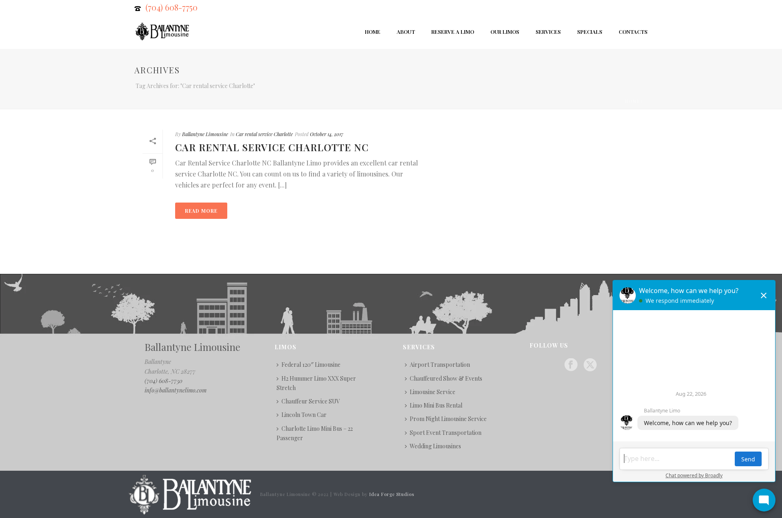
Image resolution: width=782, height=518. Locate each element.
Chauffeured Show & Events (446, 378)
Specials (589, 31)
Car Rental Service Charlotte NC (272, 147)
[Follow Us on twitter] (590, 365)
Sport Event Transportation (445, 432)
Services (548, 31)
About (406, 31)
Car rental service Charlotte (264, 134)
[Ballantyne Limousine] (189, 494)
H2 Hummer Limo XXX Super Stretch (316, 383)
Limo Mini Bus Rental (436, 405)
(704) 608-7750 (171, 7)
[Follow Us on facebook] (571, 365)
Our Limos (504, 31)
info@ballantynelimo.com (175, 390)
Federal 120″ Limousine (310, 364)
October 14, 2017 (326, 134)
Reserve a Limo (452, 31)
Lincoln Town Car (304, 415)
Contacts (633, 31)
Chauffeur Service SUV (310, 401)
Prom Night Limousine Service (448, 419)
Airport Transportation (440, 364)
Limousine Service (432, 392)
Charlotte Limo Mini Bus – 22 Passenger (315, 433)
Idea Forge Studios (391, 494)
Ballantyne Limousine (205, 134)
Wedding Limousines (435, 446)
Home (372, 31)
